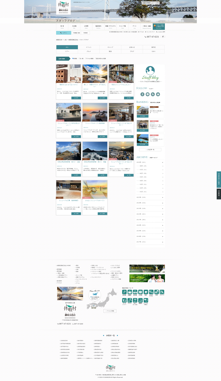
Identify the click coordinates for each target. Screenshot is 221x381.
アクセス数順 (89, 58)
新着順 (75, 58)
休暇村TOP (59, 39)
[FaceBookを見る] (142, 94)
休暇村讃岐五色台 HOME (116, 31)
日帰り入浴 (127, 31)
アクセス (142, 31)
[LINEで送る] (148, 94)
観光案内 (135, 31)
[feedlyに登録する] (158, 94)
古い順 (81, 58)
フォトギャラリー (150, 31)
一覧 (65, 39)
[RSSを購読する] (153, 94)
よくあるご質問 (161, 31)
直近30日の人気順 (101, 58)
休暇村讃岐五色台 (73, 39)
